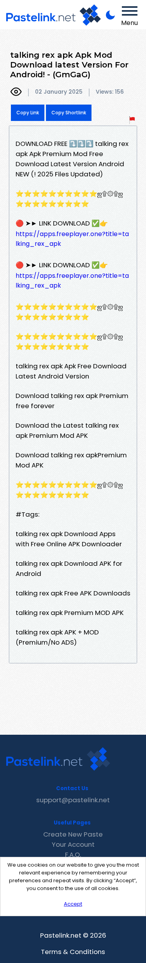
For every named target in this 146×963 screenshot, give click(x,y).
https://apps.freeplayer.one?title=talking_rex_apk (72, 238)
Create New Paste (73, 834)
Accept (73, 904)
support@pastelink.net (73, 800)
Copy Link (27, 112)
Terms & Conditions (73, 951)
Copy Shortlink (68, 112)
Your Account (73, 844)
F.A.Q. (73, 854)
